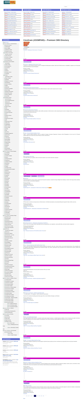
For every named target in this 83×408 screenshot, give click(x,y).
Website (28, 93)
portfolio (7, 128)
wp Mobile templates (9, 293)
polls (6, 119)
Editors (7, 69)
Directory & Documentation (10, 61)
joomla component (27, 176)
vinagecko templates (9, 161)
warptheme (7, 175)
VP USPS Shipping (10, 16)
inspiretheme (8, 160)
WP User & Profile (8, 243)
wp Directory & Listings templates (11, 287)
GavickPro (7, 179)
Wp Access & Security (9, 254)
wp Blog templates (8, 279)
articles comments (9, 54)
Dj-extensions (8, 206)
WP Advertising (8, 218)
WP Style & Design (9, 275)
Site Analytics (8, 137)
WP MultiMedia (8, 242)
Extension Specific (8, 97)
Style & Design (8, 64)
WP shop (7, 263)
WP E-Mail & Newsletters (10, 227)
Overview (7, 42)
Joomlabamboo (8, 191)
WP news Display (8, 249)
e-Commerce (8, 67)
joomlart (7, 176)
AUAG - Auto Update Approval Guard (29, 302)
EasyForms (25, 164)
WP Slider (7, 258)
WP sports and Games (9, 257)
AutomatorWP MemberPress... (12, 20)
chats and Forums (8, 55)
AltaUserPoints (8, 142)
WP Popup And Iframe (9, 221)
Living (6, 75)
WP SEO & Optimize (9, 255)
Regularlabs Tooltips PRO (30, 16)
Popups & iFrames (8, 115)
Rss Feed (7, 131)
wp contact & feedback (9, 272)
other (36, 6)
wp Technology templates (9, 300)
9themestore (8, 200)
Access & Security (8, 45)
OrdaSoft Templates (9, 158)
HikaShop (7, 145)
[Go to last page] (46, 395)
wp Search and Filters (9, 267)
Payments (7, 136)
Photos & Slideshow (9, 94)
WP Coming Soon (8, 224)
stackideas (7, 197)
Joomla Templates (13, 151)
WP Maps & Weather (9, 240)
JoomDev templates (9, 155)
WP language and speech (10, 248)
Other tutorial (8, 318)
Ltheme (7, 157)
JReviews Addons (9, 103)
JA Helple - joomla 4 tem (30, 12)
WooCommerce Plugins (9, 276)
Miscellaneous (8, 82)
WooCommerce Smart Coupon (69, 18)
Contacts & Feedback (9, 57)
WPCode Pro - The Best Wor (69, 27)
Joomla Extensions (13, 43)
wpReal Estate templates (9, 299)
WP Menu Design (8, 245)
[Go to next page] (44, 395)
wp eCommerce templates (10, 288)
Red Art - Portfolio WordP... (49, 12)
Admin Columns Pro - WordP (67, 14)
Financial (7, 70)
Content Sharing (8, 58)
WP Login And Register (9, 264)
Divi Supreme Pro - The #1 (66, 25)
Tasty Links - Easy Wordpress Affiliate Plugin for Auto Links (33, 255)
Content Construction (9, 112)
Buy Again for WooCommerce (67, 23)
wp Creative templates (9, 285)
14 (43, 395)
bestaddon (7, 184)
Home (5, 6)
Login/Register (10, 6)
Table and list (8, 122)
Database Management (9, 133)
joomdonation (8, 190)
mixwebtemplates (8, 203)
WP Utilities (7, 261)
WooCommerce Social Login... (50, 16)
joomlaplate (7, 194)
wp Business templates (9, 282)
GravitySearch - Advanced (68, 16)
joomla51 (7, 182)
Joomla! (23, 405)
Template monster (8, 167)
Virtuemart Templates (9, 209)
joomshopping (8, 139)
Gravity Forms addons (9, 230)
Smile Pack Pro (9, 27)
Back (24, 398)
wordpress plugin (27, 85)
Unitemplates (8, 212)
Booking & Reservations (9, 91)
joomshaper (7, 154)
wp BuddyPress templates (10, 281)
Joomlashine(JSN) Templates (10, 169)
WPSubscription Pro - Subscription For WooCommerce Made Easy (34, 187)
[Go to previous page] (25, 395)
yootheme (7, 164)
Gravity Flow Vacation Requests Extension (30, 73)
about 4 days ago (5, 357)
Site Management (8, 66)
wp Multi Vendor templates (10, 294)
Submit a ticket (30, 6)
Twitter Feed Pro (29, 14)
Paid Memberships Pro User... (50, 27)
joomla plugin (26, 314)
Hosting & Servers (8, 72)
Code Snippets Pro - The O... (50, 18)
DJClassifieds (8, 148)
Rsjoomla (7, 170)
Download (25, 72)
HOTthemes (7, 173)
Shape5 (7, 166)
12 (39, 395)
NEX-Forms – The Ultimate (66, 29)
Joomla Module (34, 176)
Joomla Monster (8, 187)
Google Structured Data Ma (31, 34)
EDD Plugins (8, 269)
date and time (8, 134)
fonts (12, 333)
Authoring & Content (9, 49)
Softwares (12, 308)
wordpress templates (27, 61)
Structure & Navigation (9, 88)
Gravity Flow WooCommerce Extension (30, 95)
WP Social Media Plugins (9, 260)
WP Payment (8, 252)
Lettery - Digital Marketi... (49, 29)
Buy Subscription (17, 6)
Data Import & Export (9, 121)
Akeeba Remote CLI (10, 33)
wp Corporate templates (9, 284)
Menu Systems (8, 125)
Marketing (7, 79)
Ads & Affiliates (8, 48)
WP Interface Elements (9, 237)
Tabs (6, 130)
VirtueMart (7, 143)
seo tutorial (7, 315)
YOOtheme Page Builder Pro (31, 30)
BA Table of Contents (27, 371)
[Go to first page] (24, 395)
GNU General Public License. (42, 405)
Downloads (8, 63)
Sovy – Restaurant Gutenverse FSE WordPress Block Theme (33, 230)
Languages (7, 73)
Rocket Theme (8, 172)
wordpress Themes (13, 278)
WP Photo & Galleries (9, 233)
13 (41, 395)
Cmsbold (7, 188)
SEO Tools (7, 309)
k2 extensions (8, 140)
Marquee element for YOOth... (12, 14)
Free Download (13, 330)
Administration (8, 46)
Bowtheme (7, 181)
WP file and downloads (9, 270)
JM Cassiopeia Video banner (28, 142)
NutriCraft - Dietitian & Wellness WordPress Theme (32, 348)
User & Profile (8, 127)
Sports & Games (8, 106)
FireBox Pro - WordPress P (66, 31)
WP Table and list (8, 273)
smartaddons (8, 152)
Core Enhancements (9, 60)
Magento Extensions (13, 303)
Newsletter (7, 109)
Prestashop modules (13, 305)
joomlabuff (7, 185)
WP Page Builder (8, 251)
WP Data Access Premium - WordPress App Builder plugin (33, 278)
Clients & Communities (9, 52)
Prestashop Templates (13, 306)
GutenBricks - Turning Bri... (50, 33)
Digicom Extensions (9, 149)
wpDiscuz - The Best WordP (66, 12)
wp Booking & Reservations (10, 266)
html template (8, 178)
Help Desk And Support (9, 118)
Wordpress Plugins (13, 215)
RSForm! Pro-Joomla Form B (31, 21)
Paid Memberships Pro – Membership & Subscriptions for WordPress (35, 208)
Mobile (7, 85)
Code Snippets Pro (10, 29)
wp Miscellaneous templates (10, 291)
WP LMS (7, 239)
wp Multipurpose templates (10, 296)
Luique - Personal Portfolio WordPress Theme (31, 118)
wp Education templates (9, 290)
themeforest (7, 163)
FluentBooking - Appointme (66, 33)
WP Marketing (8, 246)
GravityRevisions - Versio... (49, 14)
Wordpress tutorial (8, 321)
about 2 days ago (5, 343)
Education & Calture (9, 76)
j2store (7, 146)
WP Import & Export (9, 236)
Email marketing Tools (9, 312)
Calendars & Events (9, 51)
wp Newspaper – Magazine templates (11, 297)
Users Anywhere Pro (27, 23)
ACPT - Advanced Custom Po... (12, 31)
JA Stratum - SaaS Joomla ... (12, 12)
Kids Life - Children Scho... (49, 20)
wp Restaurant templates (9, 302)
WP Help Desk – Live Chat (10, 234)
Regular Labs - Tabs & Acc (28, 25)
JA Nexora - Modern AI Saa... (12, 18)
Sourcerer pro (28, 19)
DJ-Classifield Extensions (10, 100)
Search (77, 6)
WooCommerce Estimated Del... (50, 31)
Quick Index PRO (29, 32)
